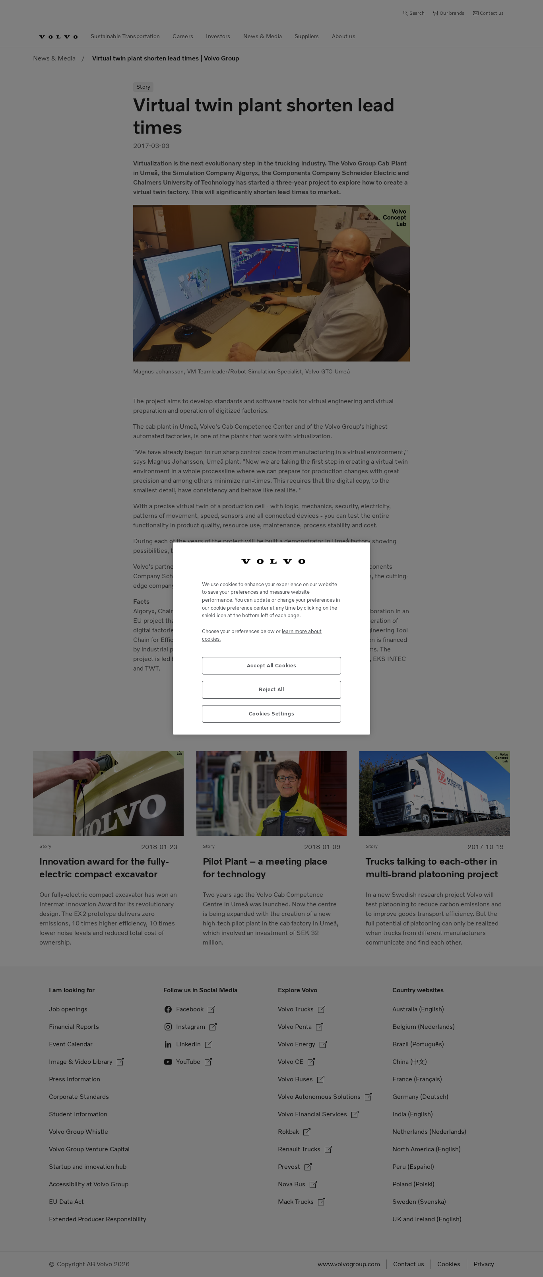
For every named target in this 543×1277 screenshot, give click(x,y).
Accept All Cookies (272, 666)
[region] (271, 638)
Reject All (271, 689)
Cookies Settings (272, 714)
